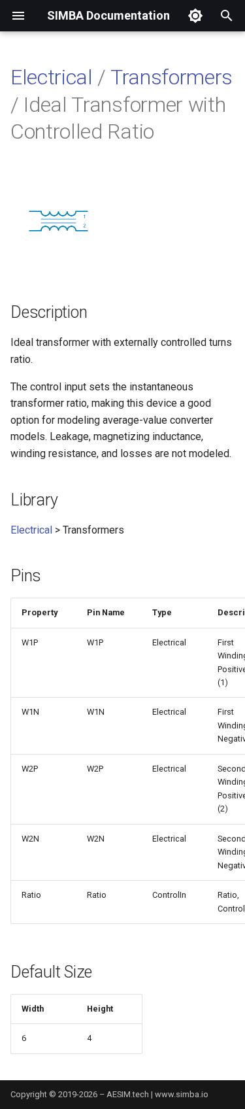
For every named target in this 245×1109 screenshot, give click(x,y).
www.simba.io (181, 1094)
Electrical (51, 77)
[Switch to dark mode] (195, 16)
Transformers (171, 77)
